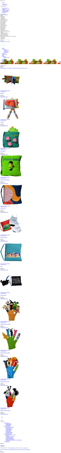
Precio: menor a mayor (16, 68)
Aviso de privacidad (27, 449)
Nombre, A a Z (6, 68)
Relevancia (2, 68)
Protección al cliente (21, 449)
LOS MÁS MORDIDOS (10, 427)
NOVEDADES (6, 441)
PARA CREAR (8, 431)
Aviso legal (8, 449)
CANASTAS (8, 440)
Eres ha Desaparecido (3, 295)
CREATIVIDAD (8, 423)
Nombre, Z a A (11, 68)
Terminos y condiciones (14, 449)
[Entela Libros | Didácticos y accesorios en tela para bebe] (4, 46)
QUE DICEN (2, 93)
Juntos (1, 266)
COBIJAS (7, 435)
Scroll (1, 451)
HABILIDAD (8, 425)
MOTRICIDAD (8, 424)
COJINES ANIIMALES (10, 438)
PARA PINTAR (8, 429)
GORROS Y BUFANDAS (10, 436)
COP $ (3, 2)
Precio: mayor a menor (23, 68)
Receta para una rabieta (3, 237)
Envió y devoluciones (3, 449)
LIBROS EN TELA (7, 426)
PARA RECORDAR (9, 432)
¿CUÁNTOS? (2, 122)
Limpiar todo (2, 445)
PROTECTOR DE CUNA (10, 439)
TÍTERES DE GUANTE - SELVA (4, 381)
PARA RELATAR (9, 433)
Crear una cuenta (4, 4)
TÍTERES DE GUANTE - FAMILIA (5, 410)
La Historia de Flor (3, 208)
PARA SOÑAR (8, 430)
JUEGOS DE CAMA (9, 437)
